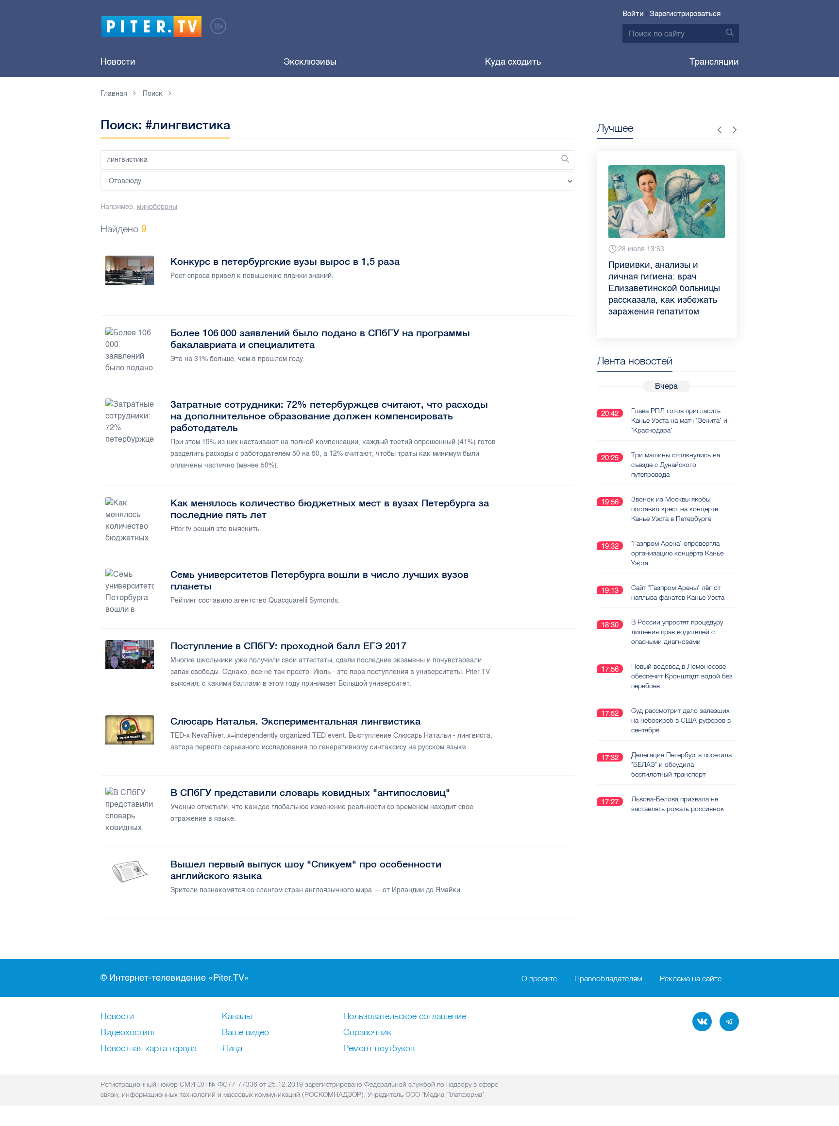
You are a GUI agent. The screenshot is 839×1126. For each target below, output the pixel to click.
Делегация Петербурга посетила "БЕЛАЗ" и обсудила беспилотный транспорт (681, 764)
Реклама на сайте (691, 978)
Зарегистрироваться (685, 13)
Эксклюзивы (310, 61)
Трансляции (714, 61)
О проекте (539, 978)
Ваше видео (245, 1033)
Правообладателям (608, 978)
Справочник (367, 1033)
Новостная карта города (149, 1049)
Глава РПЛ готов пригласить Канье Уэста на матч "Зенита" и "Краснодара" (679, 420)
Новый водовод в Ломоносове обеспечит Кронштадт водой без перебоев (682, 676)
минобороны (157, 207)
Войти (633, 13)
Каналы (237, 1017)
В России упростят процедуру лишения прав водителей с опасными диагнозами (677, 632)
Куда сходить (513, 61)
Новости (118, 61)
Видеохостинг (128, 1033)
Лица (232, 1049)
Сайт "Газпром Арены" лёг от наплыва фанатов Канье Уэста (677, 592)
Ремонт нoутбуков (379, 1049)
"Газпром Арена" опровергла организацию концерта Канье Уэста (677, 553)
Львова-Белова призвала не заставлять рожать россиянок (677, 804)
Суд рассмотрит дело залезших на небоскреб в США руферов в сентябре (681, 720)
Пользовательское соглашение (404, 1017)
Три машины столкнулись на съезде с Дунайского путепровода (675, 464)
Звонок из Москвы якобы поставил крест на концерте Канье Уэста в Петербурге (674, 509)
